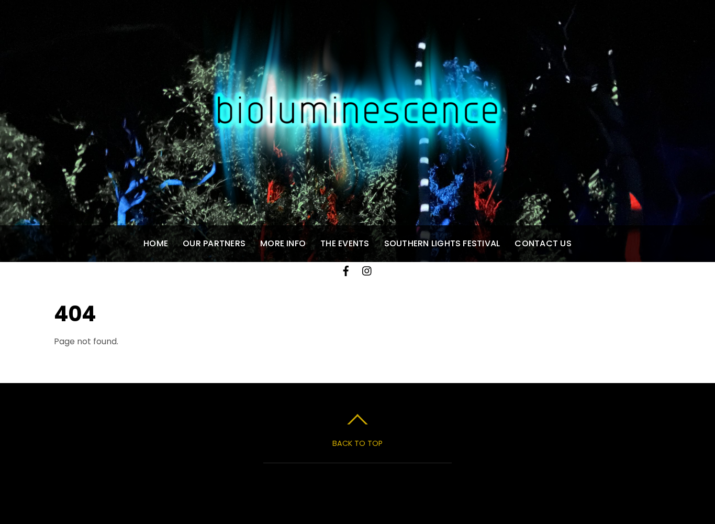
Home (155, 243)
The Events (344, 243)
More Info (283, 243)
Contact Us (543, 243)
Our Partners (214, 243)
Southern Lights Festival (442, 243)
